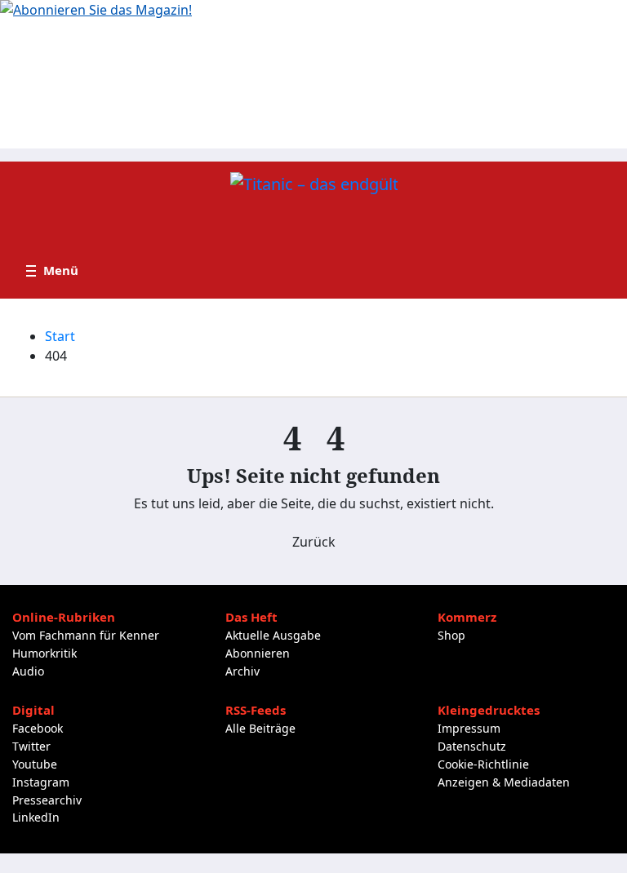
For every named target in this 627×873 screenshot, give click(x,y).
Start (60, 336)
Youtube (34, 764)
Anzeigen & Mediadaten (504, 782)
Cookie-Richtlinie (483, 764)
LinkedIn (36, 817)
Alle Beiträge (260, 728)
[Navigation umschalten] (52, 271)
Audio (28, 671)
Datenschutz (472, 746)
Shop (451, 635)
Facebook (37, 728)
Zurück (314, 542)
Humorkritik (44, 653)
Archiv (242, 671)
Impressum (469, 728)
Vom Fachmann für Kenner (85, 635)
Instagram (40, 782)
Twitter (31, 746)
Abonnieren (257, 653)
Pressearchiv (47, 800)
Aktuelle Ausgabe (273, 635)
